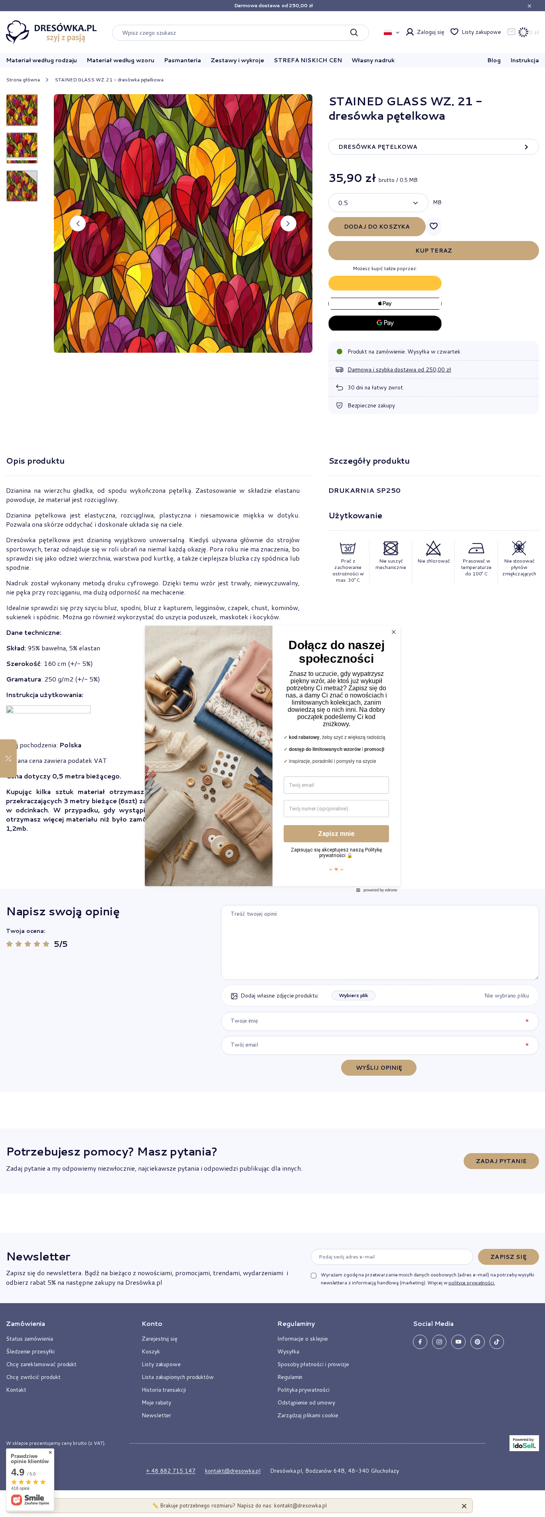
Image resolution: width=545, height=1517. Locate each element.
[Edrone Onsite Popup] (272, 758)
